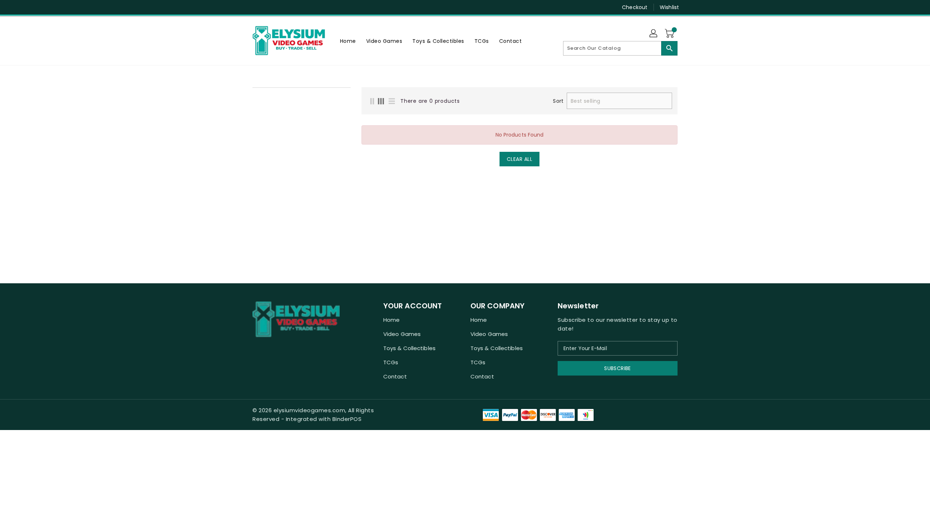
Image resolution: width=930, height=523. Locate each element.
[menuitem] (348, 40)
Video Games (402, 334)
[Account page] (654, 34)
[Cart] (670, 34)
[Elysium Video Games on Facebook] (242, 7)
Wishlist (669, 7)
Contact (395, 376)
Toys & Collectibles (409, 348)
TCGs (390, 362)
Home (391, 320)
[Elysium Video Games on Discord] (256, 7)
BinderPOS (347, 419)
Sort (558, 101)
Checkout (634, 7)
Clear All (520, 159)
